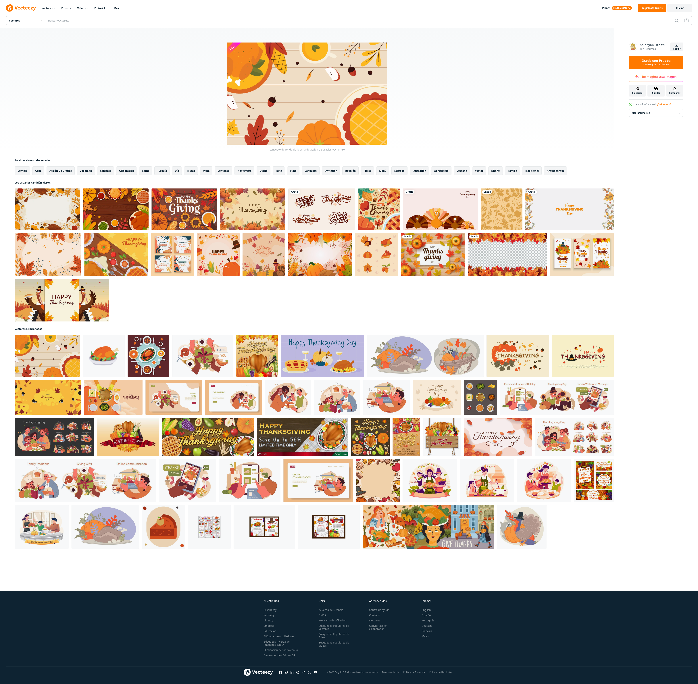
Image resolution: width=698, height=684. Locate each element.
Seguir (676, 48)
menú (382, 170)
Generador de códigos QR (279, 655)
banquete (311, 170)
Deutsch (427, 625)
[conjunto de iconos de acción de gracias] (376, 254)
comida (22, 170)
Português (428, 620)
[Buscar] (676, 20)
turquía (162, 170)
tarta (279, 170)
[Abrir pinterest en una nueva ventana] (297, 672)
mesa (206, 170)
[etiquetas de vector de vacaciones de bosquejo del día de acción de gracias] (209, 527)
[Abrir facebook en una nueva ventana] (280, 672)
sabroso (399, 170)
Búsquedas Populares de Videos (334, 644)
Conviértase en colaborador (378, 627)
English (426, 610)
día (177, 170)
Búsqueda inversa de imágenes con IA (277, 643)
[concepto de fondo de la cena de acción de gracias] (47, 356)
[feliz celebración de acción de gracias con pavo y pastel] (62, 300)
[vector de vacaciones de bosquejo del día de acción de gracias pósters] (264, 527)
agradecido (441, 170)
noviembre (244, 170)
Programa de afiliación (332, 620)
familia (512, 170)
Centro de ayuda (379, 610)
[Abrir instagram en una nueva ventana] (286, 672)
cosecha (462, 170)
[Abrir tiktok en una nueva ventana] (303, 672)
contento (223, 170)
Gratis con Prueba (656, 62)
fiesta (367, 170)
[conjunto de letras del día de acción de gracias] (321, 209)
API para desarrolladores (279, 636)
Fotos (64, 8)
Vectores (47, 8)
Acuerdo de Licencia (331, 610)
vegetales (86, 170)
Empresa (269, 625)
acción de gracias (60, 170)
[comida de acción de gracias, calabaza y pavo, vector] (425, 356)
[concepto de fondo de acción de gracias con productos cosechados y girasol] (184, 209)
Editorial (99, 8)
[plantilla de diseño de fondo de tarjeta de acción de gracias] (582, 254)
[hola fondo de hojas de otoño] (48, 254)
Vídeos (81, 8)
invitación (331, 170)
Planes (606, 8)
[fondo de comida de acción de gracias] (116, 209)
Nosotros (374, 620)
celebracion (126, 170)
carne (145, 170)
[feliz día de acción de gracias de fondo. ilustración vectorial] (433, 254)
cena (38, 170)
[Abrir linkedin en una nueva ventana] (292, 672)
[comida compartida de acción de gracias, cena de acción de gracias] (594, 480)
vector (479, 170)
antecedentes (555, 170)
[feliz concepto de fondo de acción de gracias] (218, 254)
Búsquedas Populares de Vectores (334, 627)
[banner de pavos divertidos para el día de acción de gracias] (440, 209)
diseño (495, 170)
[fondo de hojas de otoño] (501, 209)
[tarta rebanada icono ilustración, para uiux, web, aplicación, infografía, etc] (163, 527)
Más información (641, 112)
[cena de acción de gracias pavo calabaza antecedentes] (116, 254)
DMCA (322, 615)
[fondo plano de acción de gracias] (47, 209)
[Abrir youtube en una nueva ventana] (315, 672)
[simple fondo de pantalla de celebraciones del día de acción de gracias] (569, 209)
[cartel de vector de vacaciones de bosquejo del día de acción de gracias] (329, 527)
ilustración (419, 170)
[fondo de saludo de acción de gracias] (379, 209)
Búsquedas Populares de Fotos (334, 635)
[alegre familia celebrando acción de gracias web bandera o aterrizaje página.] (173, 397)
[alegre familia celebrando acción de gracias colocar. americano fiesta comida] (574, 437)
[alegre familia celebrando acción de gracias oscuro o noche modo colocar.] (54, 437)
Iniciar (680, 8)
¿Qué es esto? (664, 104)
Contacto (374, 615)
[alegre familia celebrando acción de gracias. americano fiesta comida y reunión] (202, 356)
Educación (270, 631)
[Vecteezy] (21, 8)
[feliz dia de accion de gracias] (252, 209)
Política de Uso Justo (440, 672)
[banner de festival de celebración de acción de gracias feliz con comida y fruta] (370, 437)
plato (293, 170)
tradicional (532, 170)
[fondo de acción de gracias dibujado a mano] (378, 480)
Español (426, 615)
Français (427, 631)
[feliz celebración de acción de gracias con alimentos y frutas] (128, 437)
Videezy (268, 620)
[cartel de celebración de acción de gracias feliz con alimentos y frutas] (442, 437)
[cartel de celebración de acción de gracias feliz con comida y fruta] (257, 356)
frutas (191, 170)
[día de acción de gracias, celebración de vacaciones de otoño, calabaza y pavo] (522, 527)
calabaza (105, 170)
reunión (350, 170)
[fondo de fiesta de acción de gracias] (320, 254)
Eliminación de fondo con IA (281, 650)
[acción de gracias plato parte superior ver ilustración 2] (480, 397)
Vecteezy (269, 615)
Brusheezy (270, 610)
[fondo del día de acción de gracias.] (518, 356)
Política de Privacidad (414, 672)
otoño (263, 170)
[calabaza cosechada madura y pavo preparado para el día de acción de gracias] (105, 527)
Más (116, 8)
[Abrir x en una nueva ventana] (309, 672)
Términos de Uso (391, 672)
